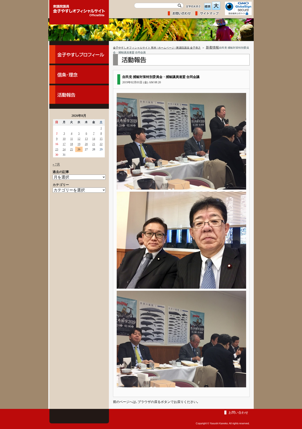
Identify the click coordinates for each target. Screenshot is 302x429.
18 (71, 144)
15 (101, 138)
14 (93, 138)
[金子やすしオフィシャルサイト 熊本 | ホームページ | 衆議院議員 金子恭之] (79, 9)
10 (64, 138)
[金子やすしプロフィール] (79, 54)
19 (78, 144)
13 (86, 138)
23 (56, 149)
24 (64, 149)
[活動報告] (79, 94)
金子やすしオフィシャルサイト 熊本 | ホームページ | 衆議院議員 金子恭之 (157, 47)
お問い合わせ (238, 412)
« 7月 (56, 164)
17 (64, 144)
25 (71, 149)
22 (101, 144)
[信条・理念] (79, 74)
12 (78, 138)
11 (71, 138)
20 (86, 144)
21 (93, 144)
